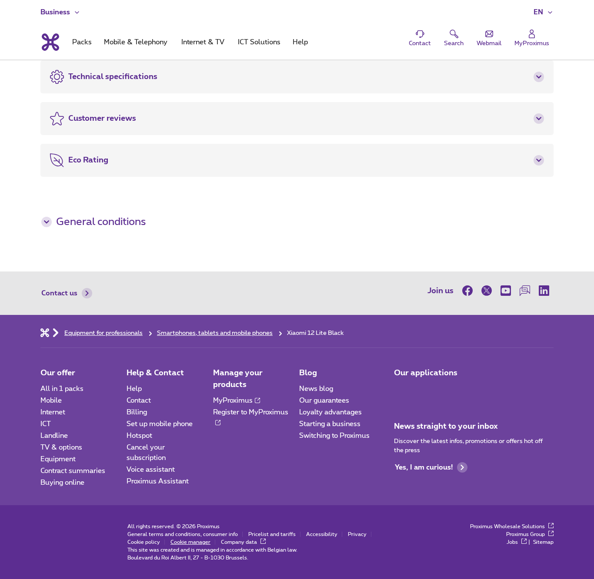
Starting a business (329, 423)
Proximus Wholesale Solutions (508, 526)
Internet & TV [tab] (202, 42)
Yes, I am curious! (424, 467)
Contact (139, 400)
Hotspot (139, 435)
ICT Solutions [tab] (259, 42)
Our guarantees (324, 400)
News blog (316, 388)
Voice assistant (151, 469)
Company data (239, 542)
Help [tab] (300, 42)
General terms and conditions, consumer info (182, 534)
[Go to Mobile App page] (402, 391)
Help (134, 388)
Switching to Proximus (334, 435)
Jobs (513, 542)
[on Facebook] (469, 290)
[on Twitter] (486, 290)
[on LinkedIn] (544, 290)
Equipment (58, 459)
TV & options (61, 447)
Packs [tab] (82, 42)
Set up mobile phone (160, 423)
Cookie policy (143, 542)
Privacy (357, 534)
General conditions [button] (101, 222)
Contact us (59, 293)
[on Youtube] (505, 290)
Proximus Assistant (158, 481)
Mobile (51, 400)
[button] (544, 12)
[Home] (44, 332)
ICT (45, 423)
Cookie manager (190, 542)
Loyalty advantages (330, 412)
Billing (137, 412)
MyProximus (233, 400)
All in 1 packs (61, 388)
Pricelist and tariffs (272, 534)
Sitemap (543, 542)
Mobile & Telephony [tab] (135, 42)
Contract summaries (72, 470)
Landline (54, 435)
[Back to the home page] (49, 42)
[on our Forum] (524, 290)
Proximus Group (526, 534)
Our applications (425, 373)
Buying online (62, 482)
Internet (52, 412)
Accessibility (321, 534)
